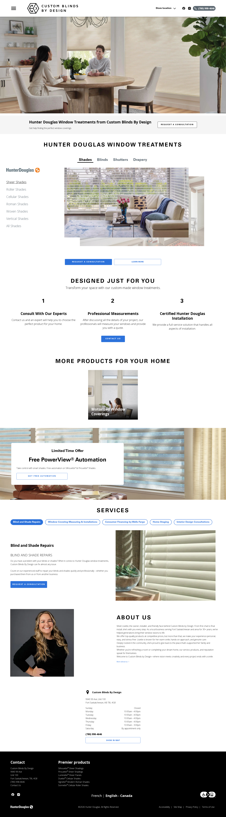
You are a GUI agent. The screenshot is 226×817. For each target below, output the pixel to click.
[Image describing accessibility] (208, 794)
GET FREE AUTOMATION (42, 476)
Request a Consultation (177, 125)
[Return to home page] (64, 8)
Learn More (138, 262)
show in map (113, 740)
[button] (13, 8)
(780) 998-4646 (94, 734)
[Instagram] (189, 8)
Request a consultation (28, 584)
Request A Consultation (88, 262)
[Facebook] (183, 8)
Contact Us (113, 339)
